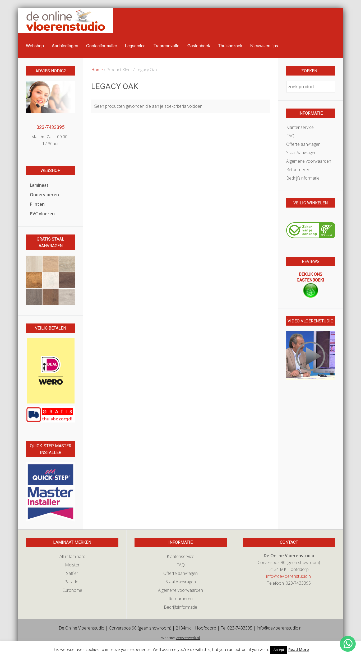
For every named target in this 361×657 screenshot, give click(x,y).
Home (97, 70)
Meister (72, 565)
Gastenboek (198, 46)
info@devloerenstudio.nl (289, 576)
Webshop (35, 46)
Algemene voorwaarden (308, 161)
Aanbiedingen (65, 46)
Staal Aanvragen (301, 153)
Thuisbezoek (230, 46)
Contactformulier (101, 46)
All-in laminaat (72, 556)
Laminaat (39, 185)
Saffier (72, 573)
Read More (298, 649)
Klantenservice (300, 127)
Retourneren (298, 169)
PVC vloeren (42, 214)
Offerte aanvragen (303, 144)
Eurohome (72, 590)
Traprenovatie (166, 46)
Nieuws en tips (264, 46)
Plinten (37, 204)
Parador (72, 582)
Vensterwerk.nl (188, 637)
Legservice (135, 46)
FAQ (290, 136)
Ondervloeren (44, 195)
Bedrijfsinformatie (303, 178)
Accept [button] (279, 649)
